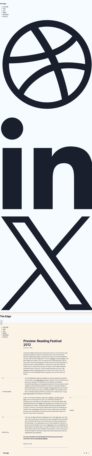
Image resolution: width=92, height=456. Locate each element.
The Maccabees (38, 380)
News (4, 12)
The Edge (6, 453)
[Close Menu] (1, 324)
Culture (5, 6)
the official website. (42, 438)
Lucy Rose (56, 397)
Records (5, 14)
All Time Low (39, 370)
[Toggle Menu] (1, 321)
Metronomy (50, 425)
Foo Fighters (61, 358)
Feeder (41, 403)
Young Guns (35, 409)
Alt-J (46, 397)
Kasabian (52, 358)
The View (48, 403)
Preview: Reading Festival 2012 (42, 342)
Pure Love (54, 388)
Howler (46, 388)
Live (4, 10)
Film (4, 8)
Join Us (5, 16)
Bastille (51, 397)
